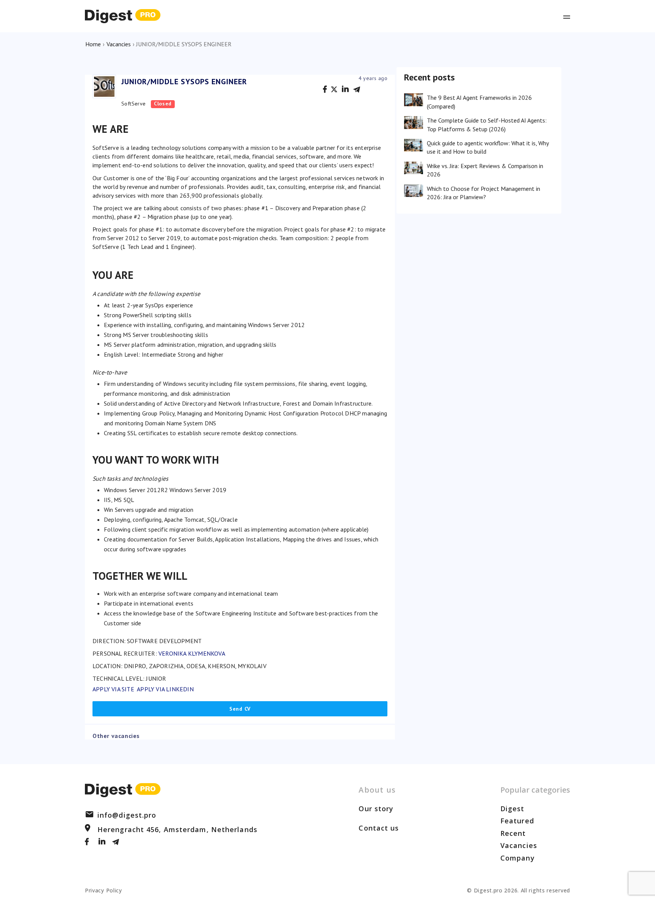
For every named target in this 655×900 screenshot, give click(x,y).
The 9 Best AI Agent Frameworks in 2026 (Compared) (479, 102)
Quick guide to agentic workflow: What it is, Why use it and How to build (487, 147)
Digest (512, 808)
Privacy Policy (103, 890)
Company (517, 857)
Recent (513, 833)
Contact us (379, 827)
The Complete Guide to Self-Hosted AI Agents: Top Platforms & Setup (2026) (487, 124)
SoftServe (133, 103)
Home (93, 44)
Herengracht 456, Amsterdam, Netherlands (177, 829)
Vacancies (119, 44)
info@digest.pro (127, 815)
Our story (376, 808)
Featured (517, 820)
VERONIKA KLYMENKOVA (191, 653)
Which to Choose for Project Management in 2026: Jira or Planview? (483, 193)
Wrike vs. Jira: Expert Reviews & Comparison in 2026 (485, 170)
